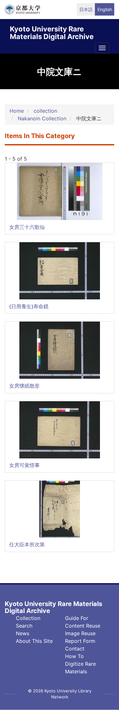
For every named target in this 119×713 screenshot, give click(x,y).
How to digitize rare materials (80, 664)
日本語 (86, 9)
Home (17, 111)
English (104, 9)
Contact (74, 648)
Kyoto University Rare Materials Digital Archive (52, 31)
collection (45, 111)
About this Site (34, 641)
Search (24, 626)
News (22, 633)
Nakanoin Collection (42, 118)
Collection (28, 618)
